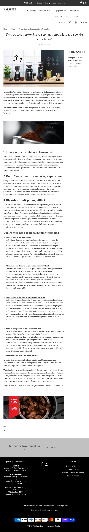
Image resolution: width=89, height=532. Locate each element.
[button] (61, 22)
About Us (58, 16)
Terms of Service (73, 466)
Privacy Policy (73, 476)
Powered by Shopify (53, 526)
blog (67, 16)
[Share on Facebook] (4, 430)
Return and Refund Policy (73, 473)
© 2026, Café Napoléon (35, 526)
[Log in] (76, 22)
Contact (76, 16)
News (13, 29)
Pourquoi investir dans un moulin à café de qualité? (75, 60)
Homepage (31, 11)
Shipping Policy (73, 469)
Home (5, 29)
